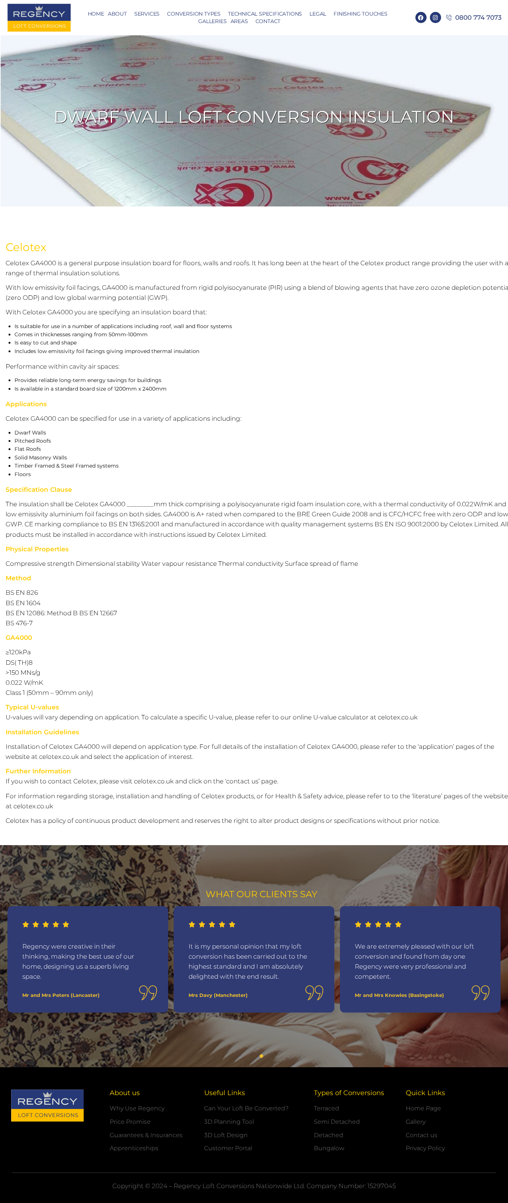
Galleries (212, 21)
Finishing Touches (361, 13)
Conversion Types (194, 13)
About (117, 13)
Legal (317, 13)
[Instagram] (435, 17)
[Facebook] (421, 17)
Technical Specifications (265, 13)
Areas (239, 21)
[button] (246, 1056)
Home (96, 13)
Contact (268, 21)
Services (147, 13)
